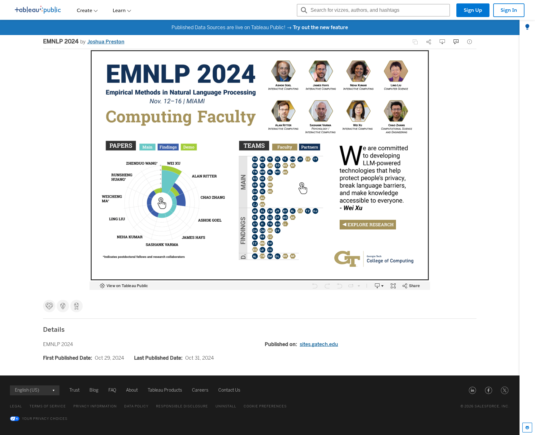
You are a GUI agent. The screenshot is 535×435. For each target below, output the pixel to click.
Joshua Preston (105, 42)
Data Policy (136, 406)
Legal (16, 406)
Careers (200, 390)
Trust (74, 390)
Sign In (509, 10)
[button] (472, 390)
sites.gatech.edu (319, 344)
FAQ (112, 390)
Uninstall (225, 406)
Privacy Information (95, 406)
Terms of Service (47, 406)
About (132, 390)
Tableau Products (165, 390)
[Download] (442, 42)
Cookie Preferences (265, 406)
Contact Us (229, 390)
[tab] (527, 27)
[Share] (429, 42)
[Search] (303, 10)
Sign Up (473, 10)
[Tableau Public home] (38, 10)
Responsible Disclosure (182, 406)
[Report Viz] (469, 42)
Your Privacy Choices (44, 419)
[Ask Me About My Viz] (456, 42)
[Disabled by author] (415, 42)
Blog (93, 390)
